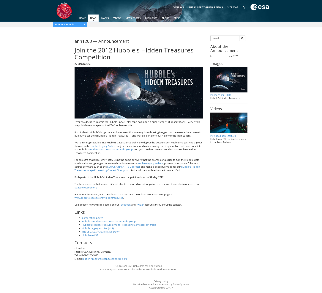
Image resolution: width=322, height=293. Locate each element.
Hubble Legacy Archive (103, 146)
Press (177, 18)
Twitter (140, 204)
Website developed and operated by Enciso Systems (161, 284)
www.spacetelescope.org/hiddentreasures (99, 197)
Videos (117, 18)
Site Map (232, 7)
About (165, 18)
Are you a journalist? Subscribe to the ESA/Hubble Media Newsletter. (138, 269)
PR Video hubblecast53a (223, 135)
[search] (242, 38)
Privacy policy (161, 281)
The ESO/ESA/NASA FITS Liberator (101, 231)
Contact (178, 7)
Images (105, 18)
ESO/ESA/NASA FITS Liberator (123, 166)
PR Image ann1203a (220, 95)
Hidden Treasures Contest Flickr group (111, 149)
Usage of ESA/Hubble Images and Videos (139, 266)
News (93, 18)
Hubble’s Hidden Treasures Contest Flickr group (109, 221)
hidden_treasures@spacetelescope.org (104, 258)
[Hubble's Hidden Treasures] (139, 92)
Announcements (64, 24)
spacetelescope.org (86, 187)
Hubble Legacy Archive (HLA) (98, 228)
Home (82, 18)
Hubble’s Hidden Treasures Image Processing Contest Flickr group (119, 224)
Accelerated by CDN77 (161, 287)
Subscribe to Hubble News (206, 7)
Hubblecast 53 (90, 235)
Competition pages (92, 218)
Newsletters (133, 18)
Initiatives (151, 18)
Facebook (125, 204)
